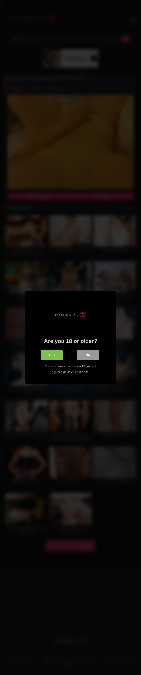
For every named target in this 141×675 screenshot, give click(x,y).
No (88, 355)
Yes (52, 355)
